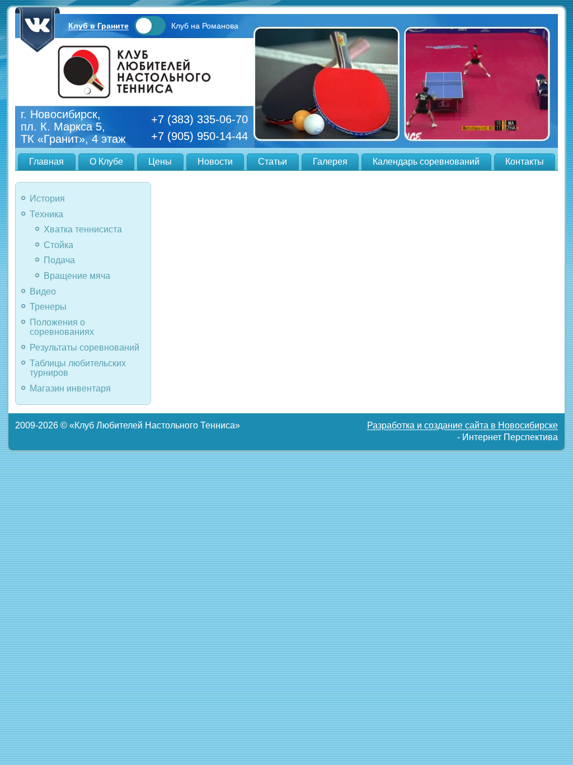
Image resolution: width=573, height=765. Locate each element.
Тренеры (48, 306)
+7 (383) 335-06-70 (199, 119)
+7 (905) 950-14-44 (199, 136)
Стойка (58, 245)
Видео (43, 291)
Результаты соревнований (84, 347)
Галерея (330, 161)
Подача (59, 260)
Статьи (272, 161)
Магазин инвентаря (70, 388)
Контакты (524, 161)
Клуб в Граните (98, 25)
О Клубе (106, 161)
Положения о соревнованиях (62, 327)
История (47, 198)
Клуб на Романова (204, 25)
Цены (160, 161)
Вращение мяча (77, 276)
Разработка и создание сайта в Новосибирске (462, 425)
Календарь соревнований (426, 161)
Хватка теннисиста (83, 229)
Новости (215, 161)
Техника (46, 214)
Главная (46, 161)
